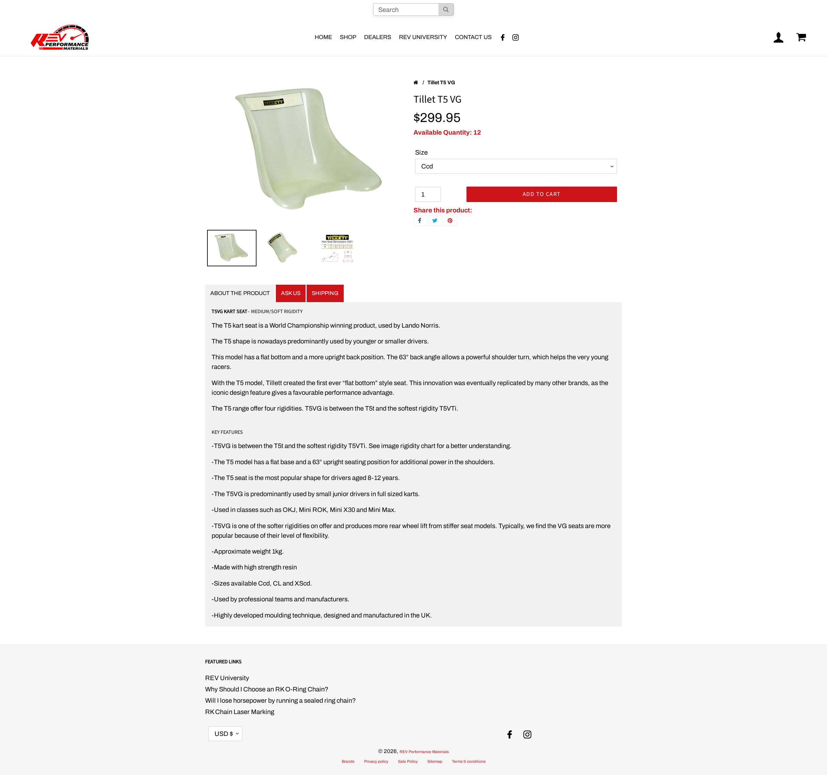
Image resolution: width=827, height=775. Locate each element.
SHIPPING (325, 293)
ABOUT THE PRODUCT (240, 293)
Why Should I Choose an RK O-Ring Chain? (267, 689)
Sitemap (434, 761)
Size (421, 152)
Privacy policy (376, 761)
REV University (227, 677)
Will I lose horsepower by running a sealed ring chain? (280, 700)
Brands (348, 761)
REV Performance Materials (424, 752)
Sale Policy (408, 761)
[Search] (446, 9)
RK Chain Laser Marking (239, 711)
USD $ (224, 733)
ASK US (290, 293)
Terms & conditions (469, 761)
